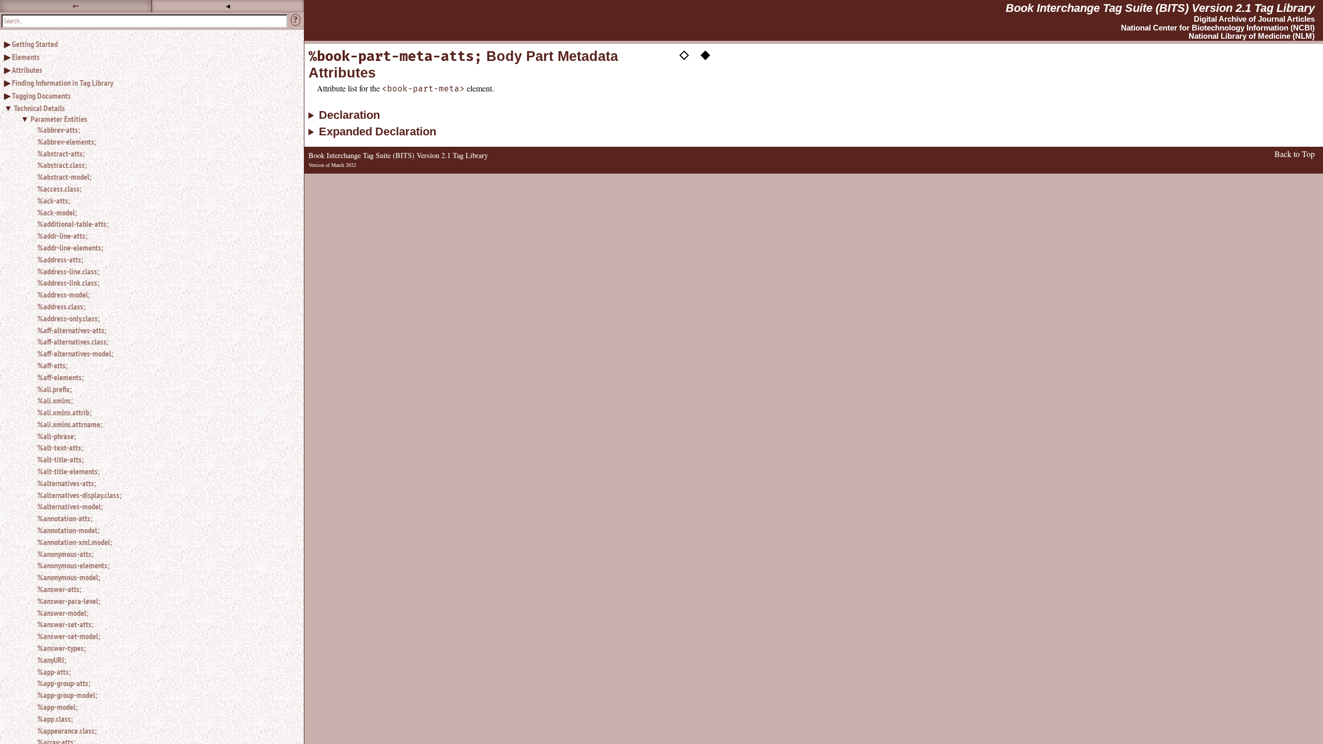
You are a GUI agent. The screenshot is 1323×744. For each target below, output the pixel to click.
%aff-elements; (60, 377)
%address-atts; (60, 259)
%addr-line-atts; (62, 235)
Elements (26, 57)
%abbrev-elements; (66, 141)
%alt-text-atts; (60, 447)
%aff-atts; (52, 365)
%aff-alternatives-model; (75, 353)
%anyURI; (51, 660)
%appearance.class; (67, 730)
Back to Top (1294, 153)
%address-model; (63, 294)
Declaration (349, 115)
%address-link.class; (68, 282)
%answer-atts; (59, 589)
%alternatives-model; (70, 506)
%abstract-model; (64, 177)
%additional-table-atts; (73, 224)
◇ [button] (684, 53)
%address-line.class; (68, 271)
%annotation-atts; (65, 518)
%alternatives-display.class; (79, 495)
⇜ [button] (75, 6)
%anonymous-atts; (65, 554)
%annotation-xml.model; (74, 542)
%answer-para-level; (68, 601)
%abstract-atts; (61, 153)
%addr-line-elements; (70, 247)
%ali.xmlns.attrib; (64, 412)
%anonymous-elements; (73, 565)
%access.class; (59, 188)
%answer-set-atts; (65, 624)
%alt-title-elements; (68, 471)
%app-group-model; (67, 695)
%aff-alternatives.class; (73, 341)
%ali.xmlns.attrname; (69, 424)
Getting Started (35, 44)
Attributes (27, 70)
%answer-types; (61, 648)
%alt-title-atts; (60, 459)
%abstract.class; (62, 165)
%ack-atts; (53, 200)
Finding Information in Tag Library (62, 83)
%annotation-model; (68, 530)
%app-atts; (54, 672)
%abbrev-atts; (58, 130)
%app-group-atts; (63, 683)
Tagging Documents (41, 95)
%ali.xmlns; (55, 400)
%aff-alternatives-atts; (71, 330)
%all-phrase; (56, 436)
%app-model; (57, 707)
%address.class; (61, 306)
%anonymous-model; (68, 577)
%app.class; (55, 719)
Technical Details (39, 108)
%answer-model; (62, 613)
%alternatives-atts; (66, 483)
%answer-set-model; (68, 636)
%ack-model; (57, 212)
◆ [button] (705, 53)
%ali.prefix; (54, 389)
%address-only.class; (68, 318)
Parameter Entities (58, 119)
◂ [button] (228, 6)
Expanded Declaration (377, 132)
